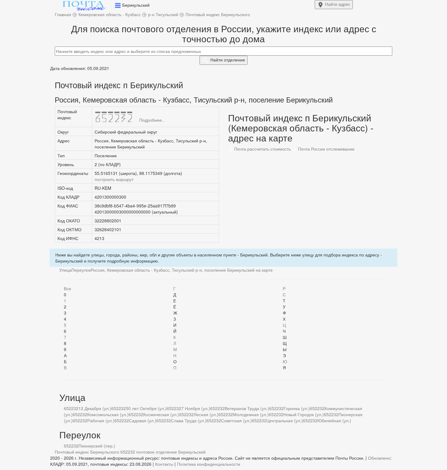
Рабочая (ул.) (100, 420)
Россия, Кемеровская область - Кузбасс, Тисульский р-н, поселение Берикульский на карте (182, 270)
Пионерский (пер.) (96, 446)
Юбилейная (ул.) (334, 420)
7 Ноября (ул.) (195, 408)
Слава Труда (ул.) (188, 420)
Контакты (164, 464)
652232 (71, 408)
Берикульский (192, 452)
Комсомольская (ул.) (108, 414)
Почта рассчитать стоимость (262, 149)
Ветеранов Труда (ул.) (247, 408)
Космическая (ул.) (161, 414)
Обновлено (379, 458)
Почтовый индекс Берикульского (87, 452)
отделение (227, 60)
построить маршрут (114, 179)
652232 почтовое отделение (148, 452)
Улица (65, 270)
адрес (337, 4)
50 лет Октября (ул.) (146, 408)
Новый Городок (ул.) (303, 414)
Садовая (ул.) (142, 420)
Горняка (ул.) (297, 408)
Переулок (81, 270)
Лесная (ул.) (206, 414)
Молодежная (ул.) (251, 414)
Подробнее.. (151, 120)
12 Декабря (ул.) (94, 408)
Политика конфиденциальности (208, 464)
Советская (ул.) (236, 420)
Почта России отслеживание (326, 149)
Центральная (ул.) (284, 420)
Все (67, 288)
